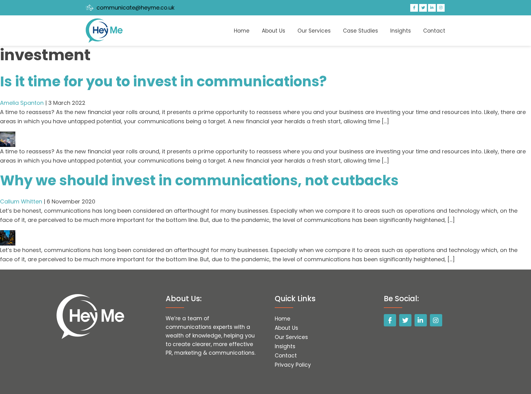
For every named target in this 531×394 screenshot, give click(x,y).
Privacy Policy (293, 364)
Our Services (314, 30)
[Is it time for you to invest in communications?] (7, 136)
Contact (434, 30)
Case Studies (360, 30)
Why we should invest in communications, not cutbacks (199, 180)
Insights (400, 30)
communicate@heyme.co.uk (135, 7)
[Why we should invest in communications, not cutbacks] (7, 234)
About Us (273, 30)
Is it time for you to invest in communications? (163, 81)
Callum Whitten (21, 201)
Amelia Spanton (22, 103)
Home (242, 30)
